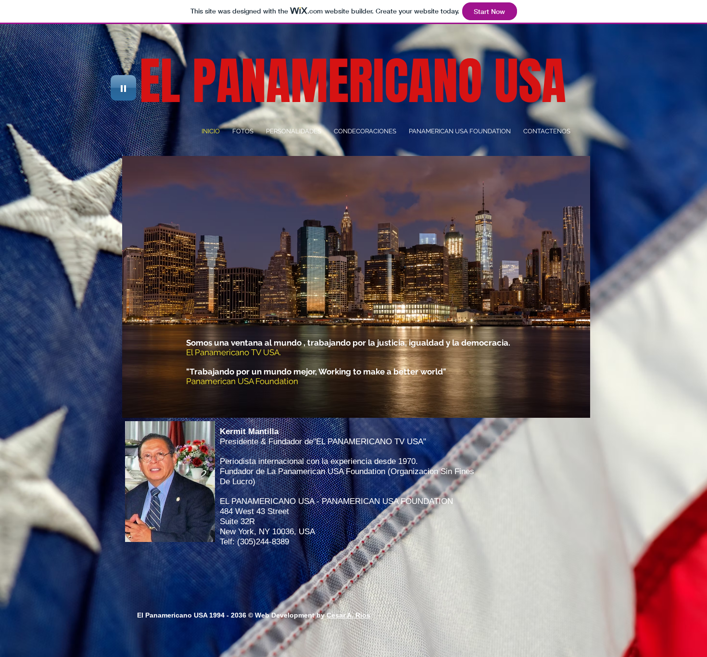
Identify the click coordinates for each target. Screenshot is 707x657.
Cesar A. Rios (348, 615)
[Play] (123, 88)
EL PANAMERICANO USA (352, 82)
